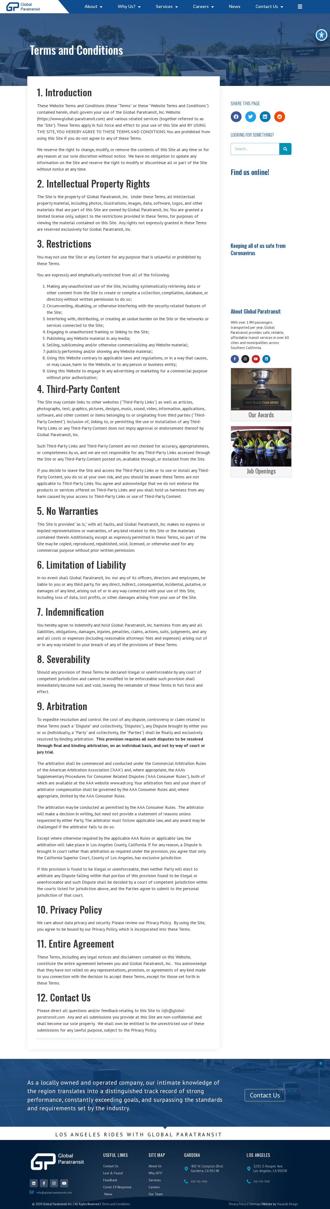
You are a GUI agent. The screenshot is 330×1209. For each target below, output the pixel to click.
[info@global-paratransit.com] (32, 1192)
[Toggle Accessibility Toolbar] (321, 35)
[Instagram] (245, 359)
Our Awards (261, 414)
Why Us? (127, 6)
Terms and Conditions (115, 1204)
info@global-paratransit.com (54, 1192)
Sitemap (254, 1204)
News (234, 6)
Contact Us (267, 6)
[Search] (285, 149)
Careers (201, 6)
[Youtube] (256, 359)
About (91, 6)
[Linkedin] (266, 359)
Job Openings (261, 470)
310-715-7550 (199, 1181)
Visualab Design (287, 1204)
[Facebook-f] (235, 359)
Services (164, 6)
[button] (236, 116)
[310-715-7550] (186, 1181)
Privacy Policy (238, 1204)
